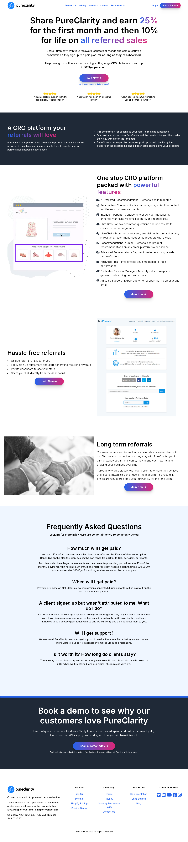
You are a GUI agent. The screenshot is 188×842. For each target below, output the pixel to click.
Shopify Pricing (79, 803)
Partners (93, 5)
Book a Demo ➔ (170, 5)
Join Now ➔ (94, 78)
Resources (116, 5)
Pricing (82, 5)
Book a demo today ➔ (94, 745)
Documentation (138, 794)
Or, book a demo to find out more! (94, 84)
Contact (104, 5)
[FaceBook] (175, 795)
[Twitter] (159, 795)
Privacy (109, 798)
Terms (109, 794)
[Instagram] (180, 795)
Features (69, 5)
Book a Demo (79, 808)
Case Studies (139, 798)
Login (155, 5)
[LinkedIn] (164, 795)
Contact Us (109, 811)
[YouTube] (169, 795)
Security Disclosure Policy (109, 805)
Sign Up (79, 794)
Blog (138, 803)
